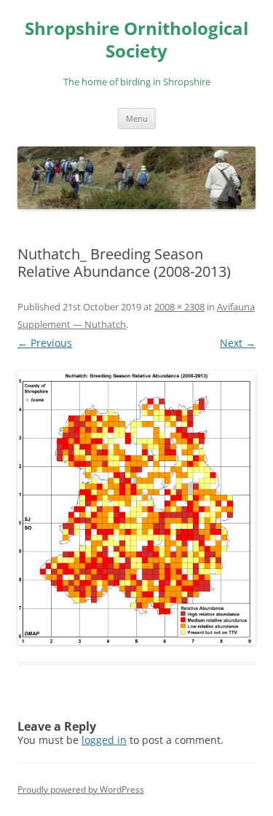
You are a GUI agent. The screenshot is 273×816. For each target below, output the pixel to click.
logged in (104, 740)
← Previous (44, 343)
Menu (137, 118)
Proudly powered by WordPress (80, 789)
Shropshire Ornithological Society (136, 40)
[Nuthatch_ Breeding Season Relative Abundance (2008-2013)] (136, 508)
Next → (238, 343)
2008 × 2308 (179, 306)
